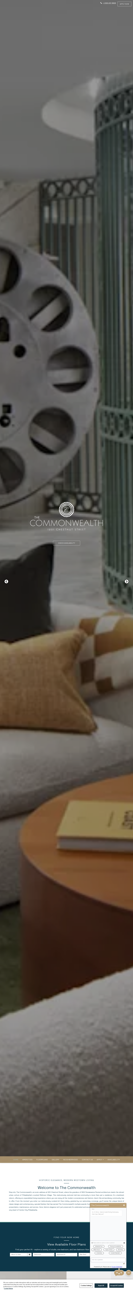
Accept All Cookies (116, 1285)
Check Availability (66, 543)
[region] (66, 1285)
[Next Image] (127, 581)
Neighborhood (70, 1160)
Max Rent (83, 1254)
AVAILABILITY (114, 1160)
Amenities (27, 1160)
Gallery (55, 1160)
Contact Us (87, 1160)
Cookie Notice (8, 1288)
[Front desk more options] (128, 1273)
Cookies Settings (86, 1285)
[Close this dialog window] (124, 1205)
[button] (119, 1273)
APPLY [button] (99, 1160)
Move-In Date (16, 1254)
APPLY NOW (125, 4)
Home (15, 1160)
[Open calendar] (29, 1255)
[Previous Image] (6, 581)
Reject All (101, 1285)
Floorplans (42, 1160)
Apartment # (61, 1254)
